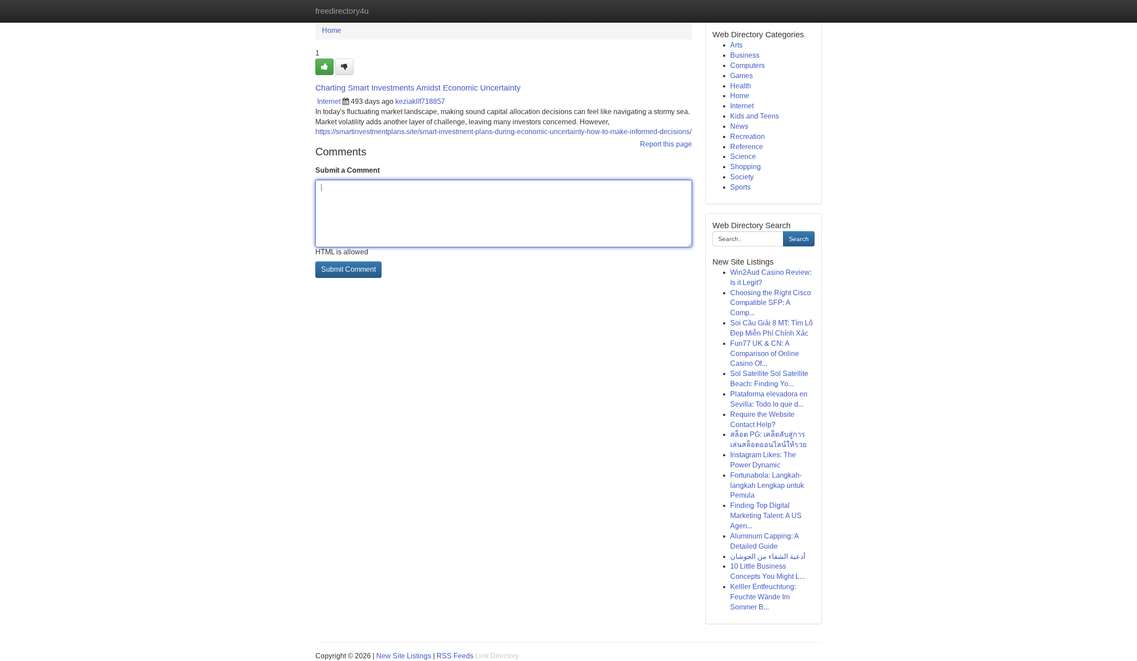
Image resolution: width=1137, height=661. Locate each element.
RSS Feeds (455, 656)
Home (331, 30)
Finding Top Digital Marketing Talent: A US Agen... (766, 516)
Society (742, 177)
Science (743, 156)
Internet (329, 101)
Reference (746, 146)
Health (740, 86)
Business (744, 55)
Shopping (745, 166)
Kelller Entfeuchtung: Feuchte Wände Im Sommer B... (763, 597)
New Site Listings (403, 656)
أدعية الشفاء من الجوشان (767, 556)
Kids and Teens (754, 116)
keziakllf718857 (420, 101)
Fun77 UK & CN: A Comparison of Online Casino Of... (764, 354)
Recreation (747, 136)
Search (799, 238)
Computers (747, 65)
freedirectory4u (342, 11)
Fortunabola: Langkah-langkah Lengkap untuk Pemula (767, 485)
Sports (740, 187)
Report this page (666, 144)
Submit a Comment (347, 170)
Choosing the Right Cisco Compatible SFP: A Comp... (770, 303)
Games (741, 75)
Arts (736, 45)
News (739, 126)
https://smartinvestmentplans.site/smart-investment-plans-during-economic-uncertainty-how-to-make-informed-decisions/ (503, 131)
